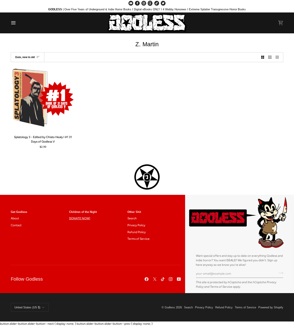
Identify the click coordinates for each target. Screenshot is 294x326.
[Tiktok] (162, 279)
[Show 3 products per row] (270, 57)
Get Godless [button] (19, 212)
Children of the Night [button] (83, 212)
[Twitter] (163, 3)
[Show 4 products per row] (278, 57)
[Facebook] (137, 3)
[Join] (279, 272)
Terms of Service (221, 286)
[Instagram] (143, 3)
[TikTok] (156, 3)
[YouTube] (130, 3)
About (15, 218)
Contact (16, 225)
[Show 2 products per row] (262, 57)
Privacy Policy (136, 225)
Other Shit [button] (134, 212)
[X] (155, 279)
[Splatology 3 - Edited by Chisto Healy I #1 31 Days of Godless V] (43, 99)
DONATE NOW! (79, 218)
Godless (170, 307)
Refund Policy (136, 232)
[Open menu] (17, 22)
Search (132, 218)
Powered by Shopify (270, 307)
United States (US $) (27, 307)
